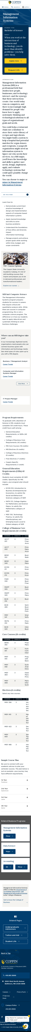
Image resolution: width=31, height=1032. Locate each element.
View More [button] (21, 383)
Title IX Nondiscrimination (8, 1024)
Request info (14, 70)
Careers (5, 992)
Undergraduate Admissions (12, 928)
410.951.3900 (11, 1009)
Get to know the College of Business (13, 901)
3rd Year (4, 798)
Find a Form (21, 992)
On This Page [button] (8, 194)
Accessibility (4, 1022)
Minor (8, 836)
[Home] (15, 2)
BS (7, 867)
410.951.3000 (10, 975)
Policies (12, 1022)
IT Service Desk (6, 997)
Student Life (10, 941)
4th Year (4, 807)
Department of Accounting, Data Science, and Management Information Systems (15, 891)
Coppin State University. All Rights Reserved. (18, 1027)
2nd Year (4, 789)
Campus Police (11, 1005)
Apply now (14, 61)
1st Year (4, 781)
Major (8, 851)
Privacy (19, 1022)
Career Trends (8, 364)
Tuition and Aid (12, 935)
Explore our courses (10, 285)
